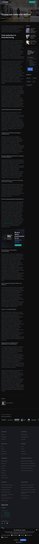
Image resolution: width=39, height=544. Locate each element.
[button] (27, 2)
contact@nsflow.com (5, 510)
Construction (4, 475)
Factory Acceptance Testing (7, 484)
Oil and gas (3, 470)
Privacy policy (24, 453)
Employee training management (27, 487)
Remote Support (24, 434)
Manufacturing (4, 461)
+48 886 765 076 (7, 512)
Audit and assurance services (27, 468)
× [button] (37, 529)
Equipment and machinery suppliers (28, 465)
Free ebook (3, 451)
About (22, 446)
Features (3, 434)
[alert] (19, 536)
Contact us (23, 451)
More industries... (4, 477)
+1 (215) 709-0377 (7, 516)
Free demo (3, 439)
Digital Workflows (24, 436)
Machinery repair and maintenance (28, 463)
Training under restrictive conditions (28, 489)
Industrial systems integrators (27, 461)
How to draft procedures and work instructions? (33, 42)
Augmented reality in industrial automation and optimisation (33, 30)
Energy (2, 468)
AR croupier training (25, 495)
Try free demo (18, 245)
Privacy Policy (27, 533)
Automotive (3, 463)
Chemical (3, 472)
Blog (2, 446)
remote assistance (8, 222)
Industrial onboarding (5, 489)
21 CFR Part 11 (4, 453)
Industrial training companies (27, 470)
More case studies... (25, 498)
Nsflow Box (23, 439)
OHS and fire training (5, 492)
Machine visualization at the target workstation (28, 493)
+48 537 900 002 (7, 513)
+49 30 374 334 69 (7, 515)
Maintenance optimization (6, 487)
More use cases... (4, 500)
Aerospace (3, 465)
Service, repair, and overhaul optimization (7, 495)
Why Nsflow (3, 436)
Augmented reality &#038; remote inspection (33, 37)
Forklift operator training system (27, 484)
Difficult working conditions (6, 498)
